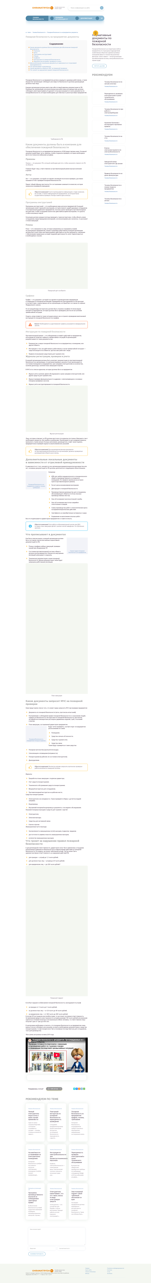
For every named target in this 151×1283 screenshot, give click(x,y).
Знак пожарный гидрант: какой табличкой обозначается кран (77, 1195)
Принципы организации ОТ (61, 18)
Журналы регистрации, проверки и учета (47, 61)
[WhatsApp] (84, 1089)
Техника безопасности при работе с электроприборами (113, 111)
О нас (108, 1271)
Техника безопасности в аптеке (112, 199)
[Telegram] (82, 1089)
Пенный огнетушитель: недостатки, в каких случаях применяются (33, 1115)
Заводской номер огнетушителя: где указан (113, 162)
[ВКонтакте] (77, 1089)
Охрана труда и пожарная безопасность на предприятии (77, 551)
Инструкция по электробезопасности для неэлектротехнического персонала (57, 1156)
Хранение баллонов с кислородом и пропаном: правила (113, 124)
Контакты (109, 1270)
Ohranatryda (42, 8)
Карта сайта (88, 1270)
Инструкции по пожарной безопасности (47, 59)
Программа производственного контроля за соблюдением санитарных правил (35, 1197)
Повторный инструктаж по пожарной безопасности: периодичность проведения (55, 1116)
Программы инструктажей (42, 54)
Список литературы (90, 1271)
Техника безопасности (38, 18)
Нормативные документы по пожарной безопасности (102, 40)
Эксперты (109, 1273)
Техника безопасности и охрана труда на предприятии (112, 187)
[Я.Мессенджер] (74, 1089)
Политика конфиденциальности (115, 1268)
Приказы (37, 51)
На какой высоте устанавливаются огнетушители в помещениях (34, 1155)
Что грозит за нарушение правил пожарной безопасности (49, 70)
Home (29, 32)
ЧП (102, 18)
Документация (86, 18)
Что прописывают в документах (40, 66)
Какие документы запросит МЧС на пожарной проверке (48, 68)
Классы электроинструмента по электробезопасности (112, 150)
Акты (35, 52)
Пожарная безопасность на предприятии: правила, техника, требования (36, 486)
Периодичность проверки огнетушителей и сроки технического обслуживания (77, 1157)
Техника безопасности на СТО (113, 137)
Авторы (87, 1273)
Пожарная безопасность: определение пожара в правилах (36, 739)
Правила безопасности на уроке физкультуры (113, 174)
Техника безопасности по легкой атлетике (113, 82)
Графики (37, 58)
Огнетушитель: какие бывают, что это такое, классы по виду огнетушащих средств (56, 1196)
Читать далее (99, 66)
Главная (87, 1268)
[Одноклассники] (79, 1089)
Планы (36, 56)
